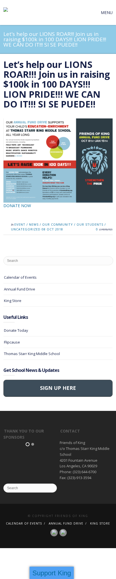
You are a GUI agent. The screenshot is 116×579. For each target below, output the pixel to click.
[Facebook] (54, 532)
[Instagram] (63, 532)
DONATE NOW (17, 205)
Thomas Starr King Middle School (32, 353)
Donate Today (16, 330)
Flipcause (12, 342)
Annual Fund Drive (19, 289)
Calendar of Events (20, 277)
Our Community (57, 224)
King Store (12, 300)
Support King (51, 573)
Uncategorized (26, 229)
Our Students (90, 224)
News (34, 224)
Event (19, 224)
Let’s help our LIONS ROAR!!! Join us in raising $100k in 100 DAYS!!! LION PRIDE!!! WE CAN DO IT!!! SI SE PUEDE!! (56, 84)
